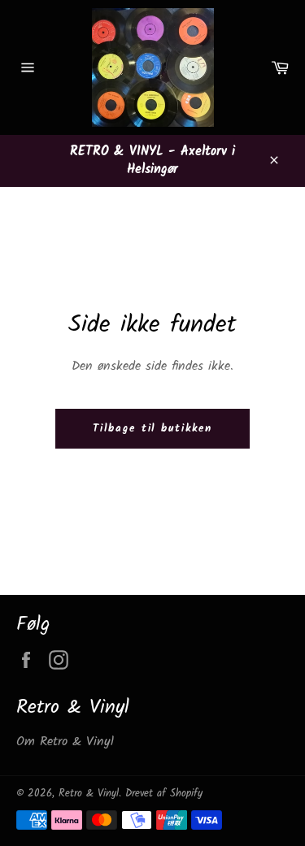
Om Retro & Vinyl (65, 741)
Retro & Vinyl (89, 793)
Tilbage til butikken (152, 428)
